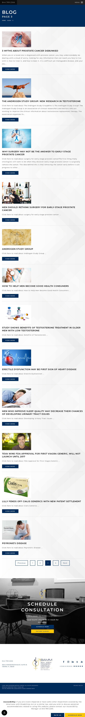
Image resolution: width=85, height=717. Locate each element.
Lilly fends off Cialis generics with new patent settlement (41, 501)
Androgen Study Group (17, 249)
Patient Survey (42, 631)
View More (10, 69)
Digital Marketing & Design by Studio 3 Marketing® (18, 688)
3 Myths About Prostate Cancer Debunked (30, 51)
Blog (9, 20)
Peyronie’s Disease (14, 543)
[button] (4, 712)
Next (65, 563)
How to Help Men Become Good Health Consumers (35, 286)
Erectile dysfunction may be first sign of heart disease (39, 369)
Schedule (42, 607)
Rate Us (57, 715)
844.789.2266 (8, 2)
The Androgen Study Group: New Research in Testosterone (41, 101)
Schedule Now (42, 626)
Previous (22, 563)
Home (4, 20)
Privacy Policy (78, 685)
